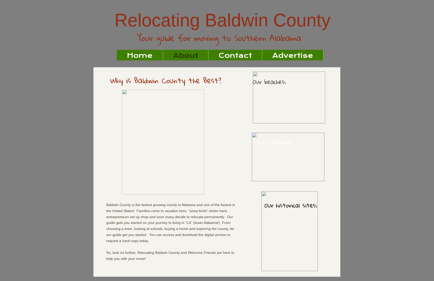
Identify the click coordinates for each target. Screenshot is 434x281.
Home (140, 55)
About (185, 55)
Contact (235, 55)
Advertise (292, 55)
